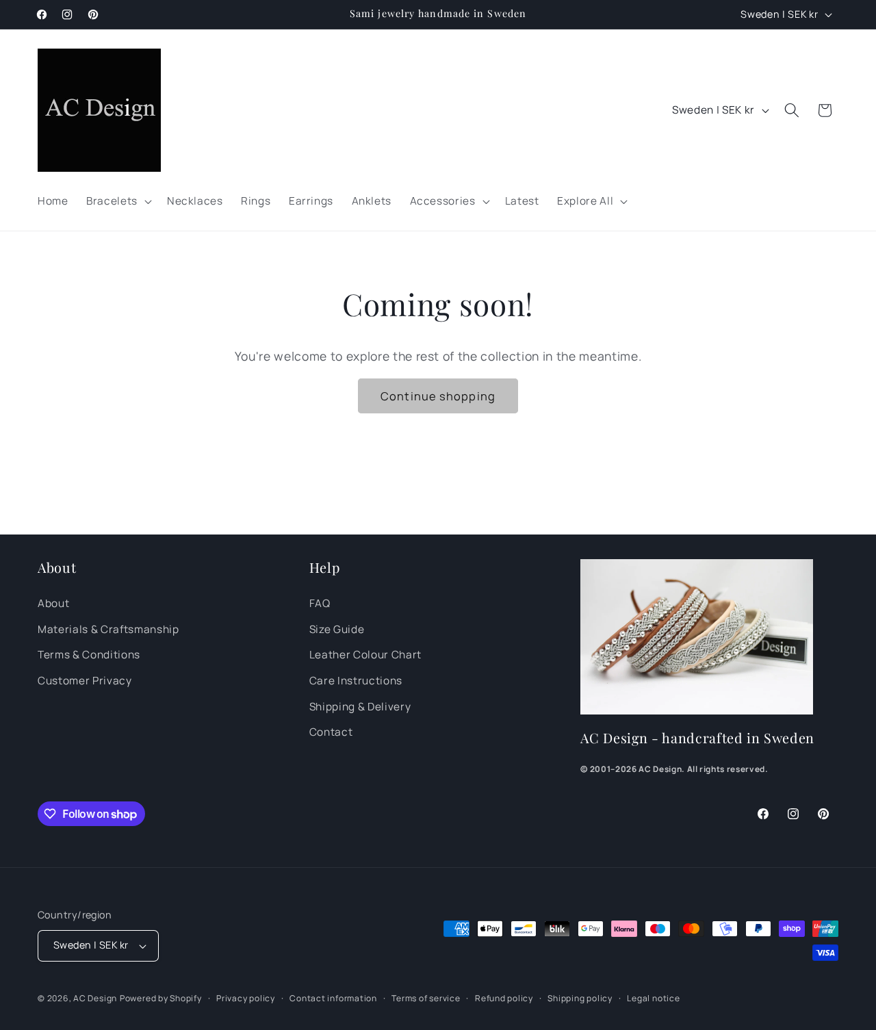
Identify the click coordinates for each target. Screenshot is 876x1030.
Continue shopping (438, 396)
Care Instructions (355, 680)
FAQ (320, 603)
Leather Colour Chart (365, 654)
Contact (331, 732)
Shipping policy (580, 998)
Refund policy (504, 998)
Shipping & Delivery (360, 706)
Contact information (333, 998)
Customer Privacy (85, 680)
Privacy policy (245, 998)
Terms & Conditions (89, 654)
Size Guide (337, 629)
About (53, 603)
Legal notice (653, 998)
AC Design (95, 998)
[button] (117, 201)
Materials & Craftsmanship (108, 629)
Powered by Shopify (161, 998)
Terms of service (425, 998)
